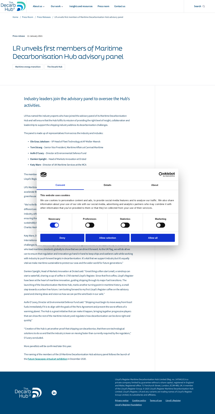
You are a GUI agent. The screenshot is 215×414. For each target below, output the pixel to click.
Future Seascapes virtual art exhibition (47, 359)
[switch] (89, 225)
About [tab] (154, 185)
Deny (62, 237)
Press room (27, 17)
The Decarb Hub (54, 66)
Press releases (44, 17)
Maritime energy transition (28, 66)
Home (15, 17)
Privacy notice (121, 400)
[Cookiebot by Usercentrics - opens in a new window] (161, 174)
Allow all (153, 237)
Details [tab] (107, 185)
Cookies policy (139, 400)
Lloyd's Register (173, 400)
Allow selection (107, 237)
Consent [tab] (60, 185)
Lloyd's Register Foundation (128, 404)
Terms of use (156, 400)
